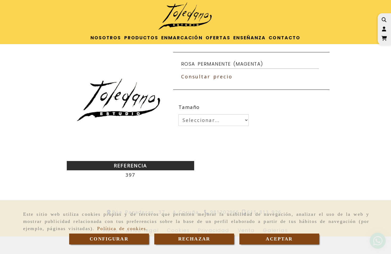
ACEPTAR (279, 239)
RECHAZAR (194, 239)
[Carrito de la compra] (384, 38)
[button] (384, 29)
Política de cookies (121, 228)
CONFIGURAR (109, 239)
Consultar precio (206, 76)
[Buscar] (384, 19)
